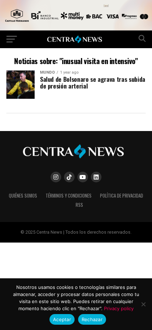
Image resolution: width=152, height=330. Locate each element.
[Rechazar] (143, 304)
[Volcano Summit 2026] (76, 28)
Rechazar (92, 319)
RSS (79, 204)
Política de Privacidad (121, 195)
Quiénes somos (23, 195)
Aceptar (62, 319)
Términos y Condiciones (69, 195)
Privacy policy (119, 308)
